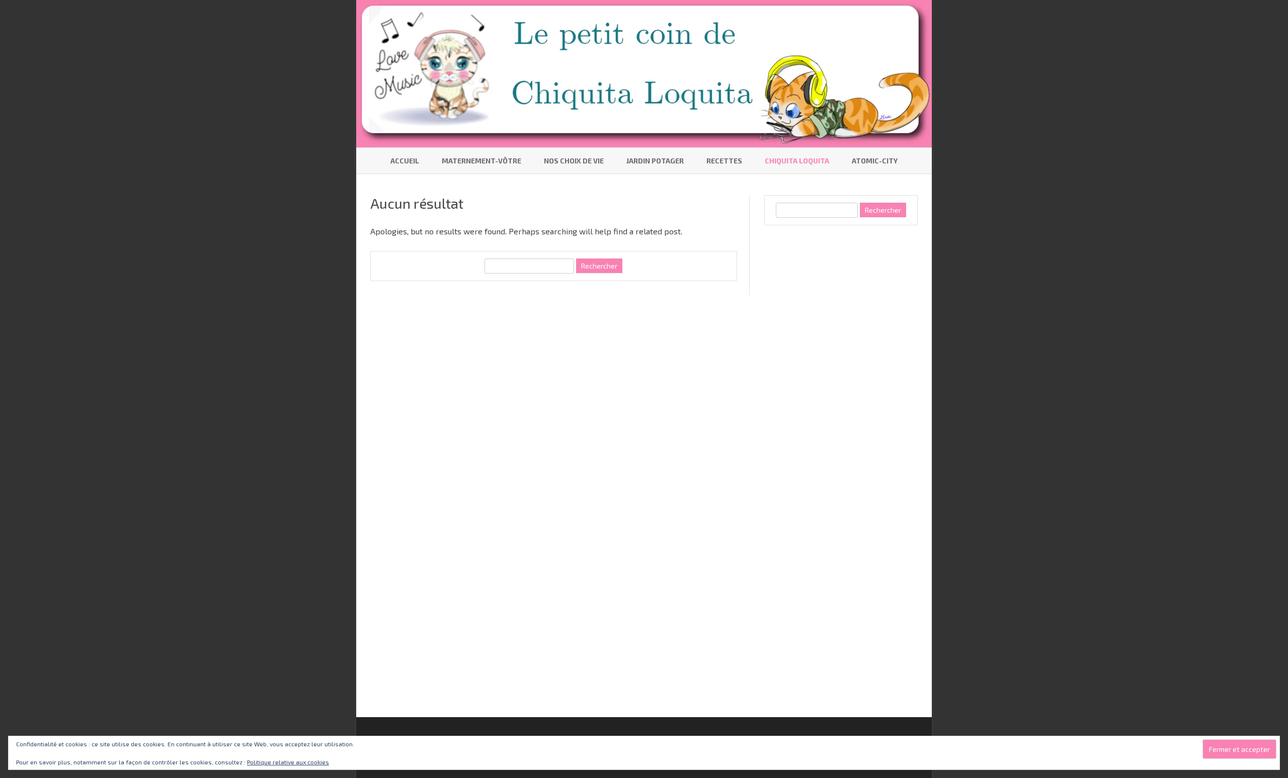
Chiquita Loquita (797, 160)
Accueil (404, 160)
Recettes (724, 160)
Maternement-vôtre (481, 160)
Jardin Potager (655, 160)
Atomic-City (875, 160)
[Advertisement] (839, 390)
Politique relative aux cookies (288, 761)
